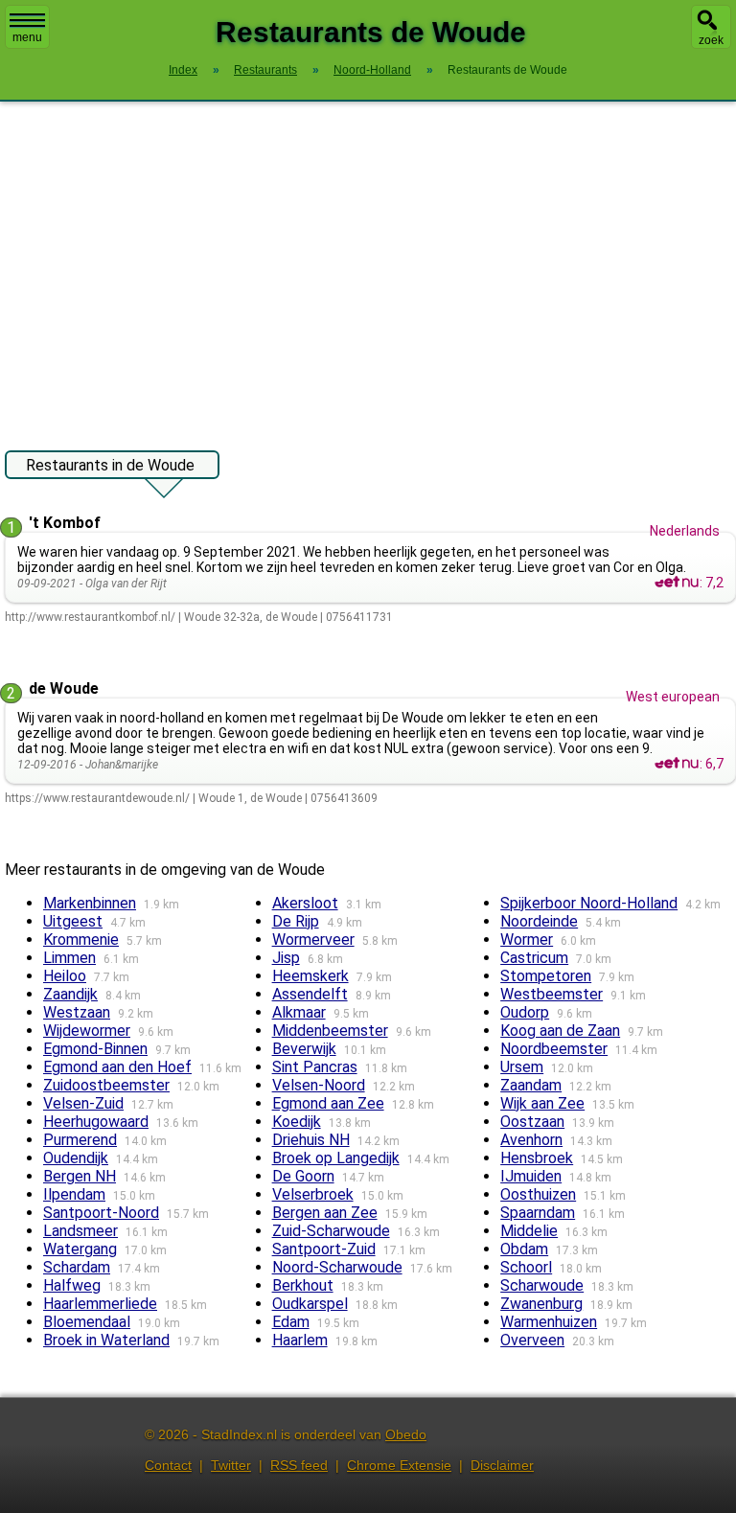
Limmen (69, 958)
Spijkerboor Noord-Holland (589, 903)
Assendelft (310, 994)
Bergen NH (79, 1176)
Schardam (76, 1267)
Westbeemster (551, 994)
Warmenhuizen (548, 1322)
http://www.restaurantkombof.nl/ (90, 617)
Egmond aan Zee (328, 1103)
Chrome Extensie (399, 1465)
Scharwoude (542, 1285)
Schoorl (526, 1267)
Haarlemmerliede (100, 1304)
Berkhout (303, 1285)
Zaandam (531, 1085)
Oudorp (524, 1012)
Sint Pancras (314, 1067)
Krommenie (81, 939)
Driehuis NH (311, 1140)
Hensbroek (536, 1158)
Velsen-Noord (318, 1085)
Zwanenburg (541, 1304)
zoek (711, 40)
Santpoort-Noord (101, 1213)
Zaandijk (70, 994)
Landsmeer (80, 1231)
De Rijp (295, 921)
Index (183, 70)
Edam (291, 1322)
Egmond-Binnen (95, 1049)
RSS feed (299, 1465)
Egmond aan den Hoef (117, 1067)
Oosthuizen (538, 1194)
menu (27, 37)
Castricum (534, 958)
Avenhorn (531, 1140)
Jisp (286, 958)
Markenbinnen (89, 903)
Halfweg (72, 1285)
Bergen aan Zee (325, 1213)
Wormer (526, 939)
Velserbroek (313, 1194)
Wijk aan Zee (542, 1103)
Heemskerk (310, 976)
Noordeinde (539, 921)
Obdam (524, 1249)
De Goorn (303, 1176)
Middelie (529, 1231)
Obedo (405, 1434)
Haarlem (300, 1340)
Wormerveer (313, 939)
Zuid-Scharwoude (331, 1231)
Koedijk (296, 1121)
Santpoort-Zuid (324, 1249)
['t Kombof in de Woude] (677, 582)
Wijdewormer (86, 1030)
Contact (168, 1465)
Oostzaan (532, 1121)
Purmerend (80, 1140)
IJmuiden (531, 1176)
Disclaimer (502, 1465)
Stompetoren (545, 976)
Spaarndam (537, 1213)
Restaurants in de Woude (110, 465)
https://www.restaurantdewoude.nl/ (97, 798)
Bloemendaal (86, 1322)
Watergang (80, 1249)
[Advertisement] (368, 266)
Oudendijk (75, 1158)
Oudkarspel (310, 1304)
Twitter (231, 1465)
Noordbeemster (554, 1049)
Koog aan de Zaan (560, 1030)
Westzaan (76, 1012)
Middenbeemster (330, 1030)
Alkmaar (299, 1012)
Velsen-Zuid (83, 1103)
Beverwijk (304, 1049)
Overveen (532, 1340)
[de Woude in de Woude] (677, 763)
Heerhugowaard (96, 1121)
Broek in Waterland (106, 1340)
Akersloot (305, 903)
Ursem (521, 1067)
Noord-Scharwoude (337, 1267)
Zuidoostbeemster (106, 1085)
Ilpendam (74, 1194)
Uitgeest (73, 921)
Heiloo (64, 976)
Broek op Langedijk (336, 1158)
